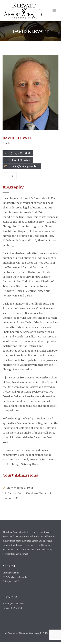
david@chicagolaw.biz (24, 166)
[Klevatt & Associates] (24, 11)
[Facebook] (6, 176)
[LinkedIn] (13, 176)
